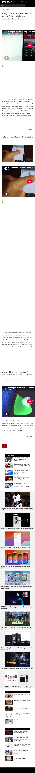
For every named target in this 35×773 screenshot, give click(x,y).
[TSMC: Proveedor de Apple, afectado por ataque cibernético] (17, 605)
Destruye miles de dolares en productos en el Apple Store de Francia (21, 708)
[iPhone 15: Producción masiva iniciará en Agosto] (17, 526)
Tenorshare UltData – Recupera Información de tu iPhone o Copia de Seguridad (21, 485)
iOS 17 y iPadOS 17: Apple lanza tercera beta (15, 547)
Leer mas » (30, 129)
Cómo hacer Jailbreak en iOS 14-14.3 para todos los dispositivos (21, 459)
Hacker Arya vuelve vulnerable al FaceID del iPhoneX (22, 701)
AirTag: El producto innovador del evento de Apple (22, 744)
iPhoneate (8, 2)
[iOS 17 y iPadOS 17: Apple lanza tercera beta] (17, 545)
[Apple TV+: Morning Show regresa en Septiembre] (17, 666)
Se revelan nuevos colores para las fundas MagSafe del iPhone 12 (22, 752)
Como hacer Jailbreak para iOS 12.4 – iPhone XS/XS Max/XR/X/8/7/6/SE (22, 478)
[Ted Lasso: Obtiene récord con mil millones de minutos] (17, 625)
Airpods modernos (19, 720)
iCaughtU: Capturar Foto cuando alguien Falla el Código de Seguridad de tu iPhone (16, 16)
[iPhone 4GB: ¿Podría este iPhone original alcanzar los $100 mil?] (17, 646)
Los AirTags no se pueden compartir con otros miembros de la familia (22, 739)
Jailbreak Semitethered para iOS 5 (17, 137)
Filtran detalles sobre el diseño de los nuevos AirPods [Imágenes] (22, 758)
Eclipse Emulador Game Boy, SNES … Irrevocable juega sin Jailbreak (22, 465)
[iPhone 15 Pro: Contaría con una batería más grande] (17, 564)
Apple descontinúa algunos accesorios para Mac (21, 731)
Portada (3, 9)
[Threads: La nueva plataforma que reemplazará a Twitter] (17, 506)
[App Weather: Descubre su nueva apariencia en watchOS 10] (17, 584)
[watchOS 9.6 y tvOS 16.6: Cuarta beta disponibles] (17, 685)
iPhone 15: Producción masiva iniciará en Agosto (17, 528)
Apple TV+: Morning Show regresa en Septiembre (17, 668)
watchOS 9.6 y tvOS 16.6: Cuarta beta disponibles (17, 687)
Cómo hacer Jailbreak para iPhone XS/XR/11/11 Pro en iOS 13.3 (21, 472)
